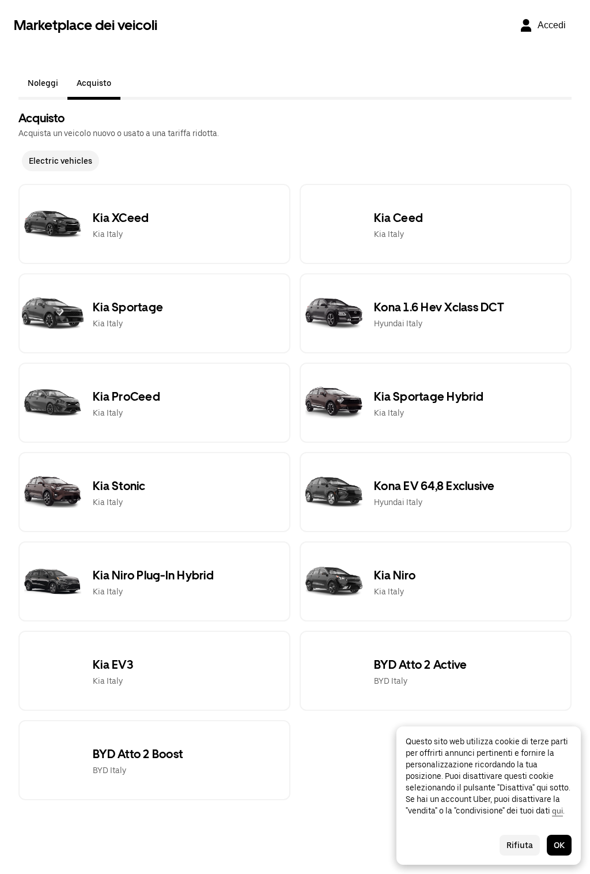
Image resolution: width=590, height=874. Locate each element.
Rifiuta (519, 845)
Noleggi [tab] (43, 83)
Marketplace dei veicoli (85, 25)
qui (557, 810)
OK (559, 845)
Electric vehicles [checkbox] (60, 160)
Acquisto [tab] (94, 83)
